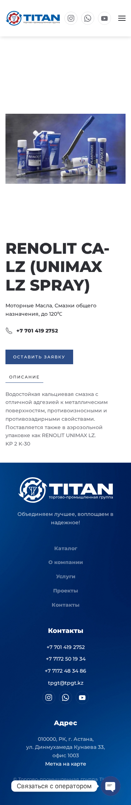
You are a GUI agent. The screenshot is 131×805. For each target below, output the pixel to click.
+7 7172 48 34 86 (65, 671)
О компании (65, 562)
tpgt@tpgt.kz (65, 683)
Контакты (65, 605)
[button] (122, 18)
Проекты (65, 590)
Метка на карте (65, 764)
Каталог (65, 548)
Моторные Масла (28, 305)
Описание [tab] (24, 377)
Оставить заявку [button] (39, 356)
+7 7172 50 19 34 (66, 659)
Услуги (65, 576)
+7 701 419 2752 (37, 330)
